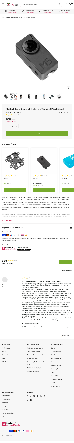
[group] (11, 260)
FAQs (4, 351)
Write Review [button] (65, 262)
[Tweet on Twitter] (64, 112)
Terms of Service (56, 365)
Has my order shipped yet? (35, 355)
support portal (47, 12)
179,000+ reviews (29, 12)
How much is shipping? (34, 368)
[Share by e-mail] (67, 112)
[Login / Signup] (66, 4)
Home (3, 17)
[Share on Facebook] (59, 112)
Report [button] (38, 326)
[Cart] (70, 4)
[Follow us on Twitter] (30, 396)
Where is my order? (33, 358)
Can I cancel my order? (33, 351)
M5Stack (8, 112)
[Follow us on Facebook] (27, 396)
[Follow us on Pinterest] (37, 396)
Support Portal (55, 386)
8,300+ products (12, 12)
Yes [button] (35, 326)
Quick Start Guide (56, 379)
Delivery (53, 348)
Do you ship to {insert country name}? (36, 363)
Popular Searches (7, 355)
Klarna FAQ (54, 376)
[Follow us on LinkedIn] (41, 396)
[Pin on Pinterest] (61, 112)
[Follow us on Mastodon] (31, 400)
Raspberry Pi (6, 395)
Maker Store (6, 399)
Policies (53, 362)
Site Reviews (6, 362)
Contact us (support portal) (35, 348)
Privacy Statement (56, 358)
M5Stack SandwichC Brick (11, 181)
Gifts (3, 416)
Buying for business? (33, 371)
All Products (6, 348)
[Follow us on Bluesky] (27, 400)
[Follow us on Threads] (44, 396)
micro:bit (5, 402)
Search (4, 358)
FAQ (52, 372)
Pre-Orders (54, 355)
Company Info (55, 369)
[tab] (66, 270)
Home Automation (8, 413)
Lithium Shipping (56, 351)
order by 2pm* (65, 12)
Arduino (4, 406)
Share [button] (42, 326)
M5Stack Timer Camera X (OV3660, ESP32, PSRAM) (43, 182)
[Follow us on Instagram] (34, 396)
